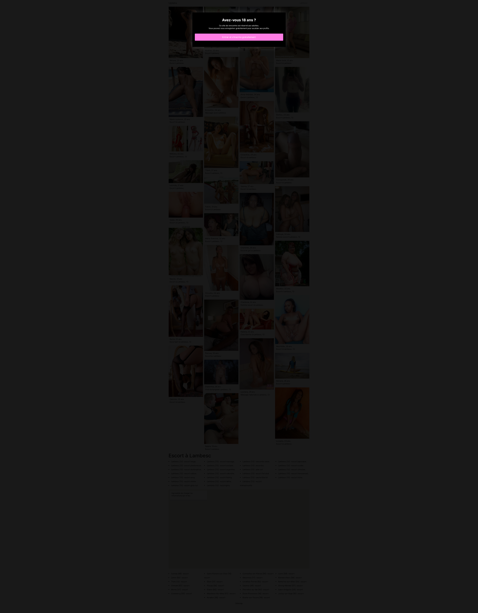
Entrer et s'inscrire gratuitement (239, 37)
